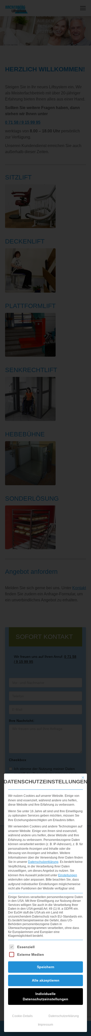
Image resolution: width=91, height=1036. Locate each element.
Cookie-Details (22, 1016)
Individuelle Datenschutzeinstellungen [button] (45, 996)
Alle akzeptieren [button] (45, 980)
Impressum (45, 1024)
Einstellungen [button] (67, 875)
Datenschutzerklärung (43, 862)
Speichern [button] (45, 967)
